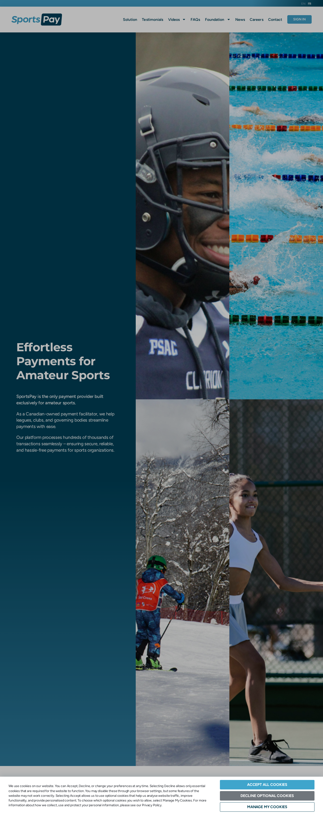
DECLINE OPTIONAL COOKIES (267, 795)
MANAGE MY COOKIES (267, 807)
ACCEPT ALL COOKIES (267, 784)
